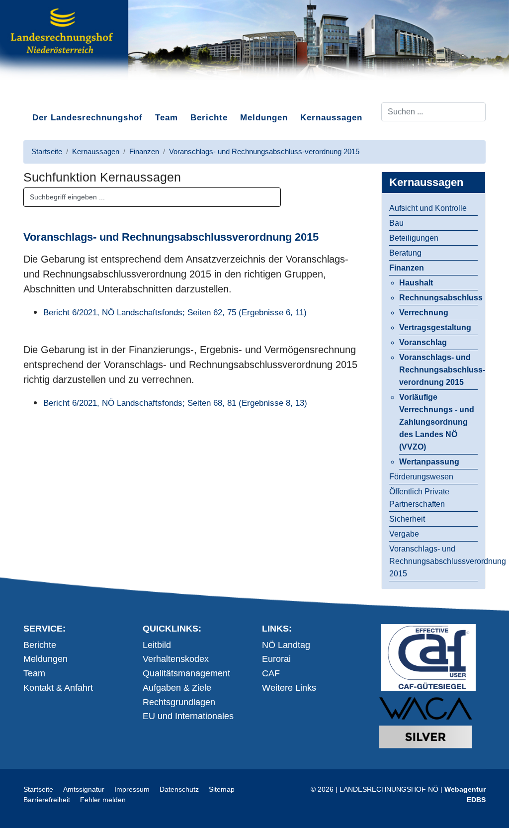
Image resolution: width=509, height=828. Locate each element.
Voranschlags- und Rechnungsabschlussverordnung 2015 (433, 561)
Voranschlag (423, 342)
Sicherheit (407, 519)
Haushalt (416, 282)
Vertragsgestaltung (435, 327)
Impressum (132, 789)
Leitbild (157, 645)
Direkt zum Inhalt (60, 94)
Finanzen (406, 268)
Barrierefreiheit (46, 800)
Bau (396, 223)
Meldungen (264, 117)
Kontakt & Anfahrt (58, 688)
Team (166, 117)
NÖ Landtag (286, 645)
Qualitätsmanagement (186, 673)
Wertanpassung (429, 462)
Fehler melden (103, 800)
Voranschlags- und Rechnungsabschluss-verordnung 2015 (438, 369)
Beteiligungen (413, 238)
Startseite (38, 789)
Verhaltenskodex (176, 659)
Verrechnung (423, 312)
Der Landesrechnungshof (87, 117)
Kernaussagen (331, 117)
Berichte (209, 117)
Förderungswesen (421, 476)
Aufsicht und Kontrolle (428, 208)
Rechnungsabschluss (438, 297)
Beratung (405, 253)
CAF (271, 673)
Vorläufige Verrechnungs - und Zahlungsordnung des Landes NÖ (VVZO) (436, 422)
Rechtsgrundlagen (179, 702)
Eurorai (276, 659)
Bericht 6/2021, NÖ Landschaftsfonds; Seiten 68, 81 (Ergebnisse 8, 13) (175, 403)
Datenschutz (179, 789)
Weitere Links (289, 688)
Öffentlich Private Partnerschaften (419, 497)
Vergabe (404, 534)
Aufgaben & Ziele (177, 688)
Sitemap (222, 789)
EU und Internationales (188, 716)
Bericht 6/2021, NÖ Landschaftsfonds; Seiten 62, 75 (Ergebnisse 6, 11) (175, 312)
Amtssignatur (83, 789)
